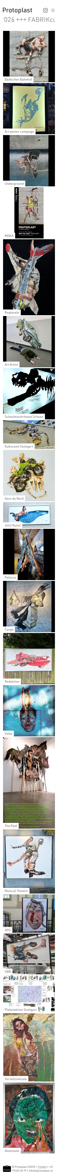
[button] (47, 10)
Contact (42, 1166)
